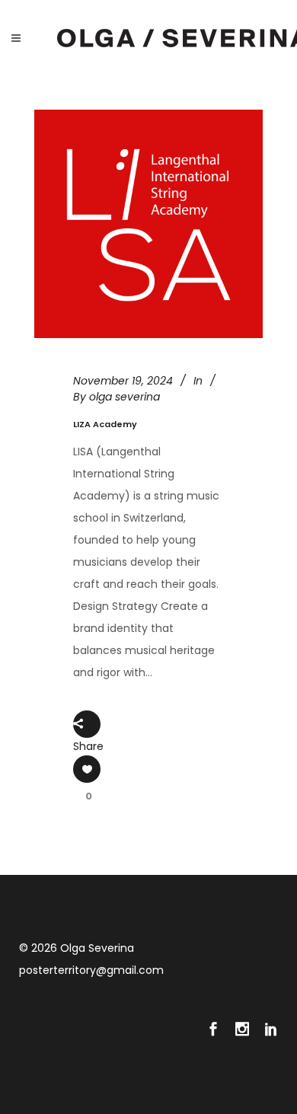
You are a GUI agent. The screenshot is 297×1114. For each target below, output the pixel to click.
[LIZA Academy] (148, 224)
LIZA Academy (105, 424)
